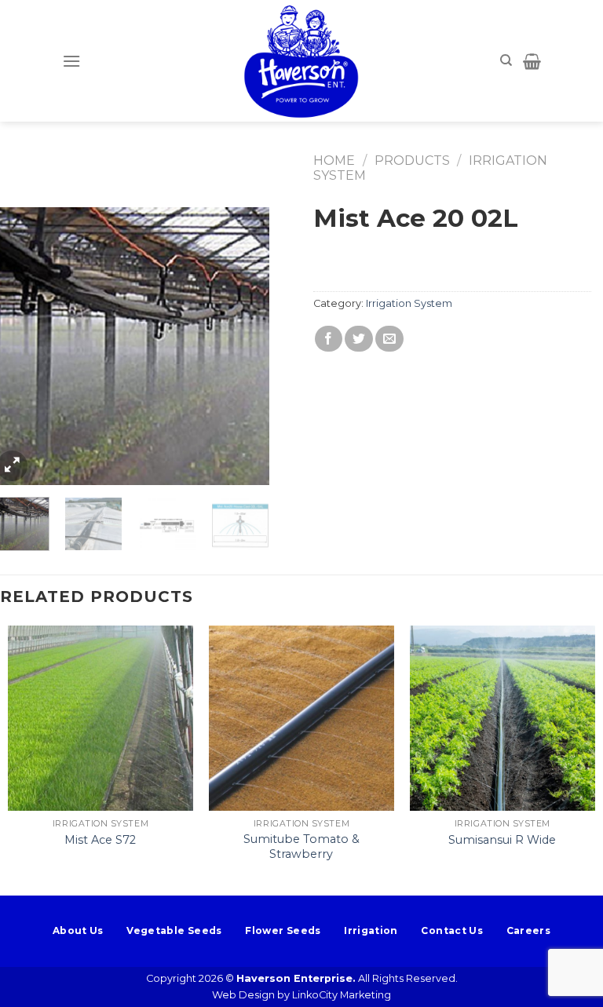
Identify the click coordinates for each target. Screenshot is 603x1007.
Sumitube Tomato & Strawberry (301, 846)
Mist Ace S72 (100, 840)
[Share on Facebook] (329, 339)
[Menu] (71, 61)
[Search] (506, 60)
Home (334, 160)
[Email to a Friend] (389, 339)
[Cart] (532, 61)
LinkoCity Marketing (341, 995)
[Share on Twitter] (359, 339)
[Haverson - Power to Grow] (301, 61)
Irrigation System (409, 303)
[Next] (244, 346)
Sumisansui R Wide (502, 840)
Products (412, 160)
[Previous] (16, 346)
